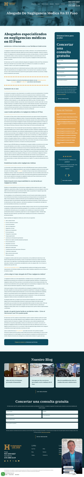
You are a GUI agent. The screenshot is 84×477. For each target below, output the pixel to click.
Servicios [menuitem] (52, 4)
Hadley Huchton (16, 267)
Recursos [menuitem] (57, 4)
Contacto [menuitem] (63, 4)
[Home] (10, 4)
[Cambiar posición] (78, 440)
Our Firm (33, 448)
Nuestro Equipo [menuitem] (45, 4)
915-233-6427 (74, 2)
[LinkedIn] (16, 461)
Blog (32, 452)
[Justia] (21, 461)
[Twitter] (13, 461)
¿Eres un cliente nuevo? (61, 76)
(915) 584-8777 (20, 330)
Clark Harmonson (8, 267)
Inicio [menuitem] (39, 4)
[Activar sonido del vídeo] (64, 440)
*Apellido (59, 64)
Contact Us (45, 455)
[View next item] (69, 175)
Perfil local (20, 171)
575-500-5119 (74, 6)
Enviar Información (63, 98)
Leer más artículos (42, 391)
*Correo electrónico (60, 72)
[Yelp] (7, 461)
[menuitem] (67, 113)
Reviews (44, 452)
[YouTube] (18, 461)
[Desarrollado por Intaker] (74, 474)
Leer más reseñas (67, 180)
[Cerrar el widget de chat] (80, 440)
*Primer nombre (60, 60)
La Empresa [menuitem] (33, 4)
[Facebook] (10, 461)
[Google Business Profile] (5, 461)
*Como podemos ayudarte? (62, 80)
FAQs (44, 448)
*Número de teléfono (61, 68)
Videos (33, 455)
